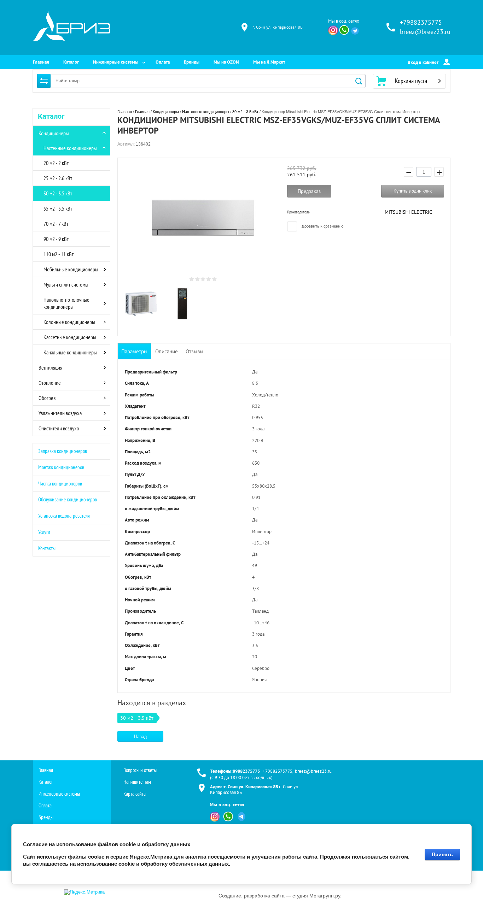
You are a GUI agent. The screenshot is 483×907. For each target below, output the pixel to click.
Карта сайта (134, 793)
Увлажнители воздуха (60, 413)
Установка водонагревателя (64, 515)
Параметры (134, 351)
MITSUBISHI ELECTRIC (408, 212)
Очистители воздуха (59, 428)
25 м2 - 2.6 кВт (57, 178)
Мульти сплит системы (65, 284)
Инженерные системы (115, 62)
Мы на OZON (226, 62)
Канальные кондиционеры (70, 352)
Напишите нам (137, 781)
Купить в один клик (413, 191)
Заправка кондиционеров (62, 451)
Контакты (47, 548)
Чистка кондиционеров (60, 483)
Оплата (163, 62)
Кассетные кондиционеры (69, 337)
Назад (140, 736)
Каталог (71, 62)
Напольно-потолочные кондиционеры (66, 303)
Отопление (50, 382)
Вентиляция (50, 367)
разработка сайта (264, 896)
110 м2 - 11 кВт (58, 254)
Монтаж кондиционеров (61, 467)
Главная (41, 62)
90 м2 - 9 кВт (56, 238)
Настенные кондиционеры (70, 148)
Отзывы (194, 351)
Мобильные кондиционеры (70, 269)
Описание (166, 351)
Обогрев (47, 397)
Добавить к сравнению (322, 226)
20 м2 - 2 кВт (56, 162)
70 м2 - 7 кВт (55, 223)
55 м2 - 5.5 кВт (57, 208)
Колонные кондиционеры (69, 321)
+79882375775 (421, 22)
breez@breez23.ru (425, 32)
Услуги (44, 532)
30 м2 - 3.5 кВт (57, 193)
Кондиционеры (54, 133)
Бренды (191, 62)
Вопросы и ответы (140, 770)
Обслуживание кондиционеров (67, 499)
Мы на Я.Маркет (269, 62)
